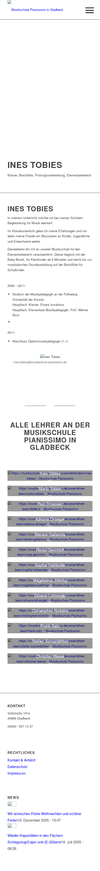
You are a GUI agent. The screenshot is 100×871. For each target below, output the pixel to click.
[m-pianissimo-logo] (41, 9)
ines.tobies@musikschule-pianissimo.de (40, 362)
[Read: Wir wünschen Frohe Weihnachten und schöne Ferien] (12, 804)
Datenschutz (18, 766)
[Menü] (86, 10)
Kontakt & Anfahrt (21, 759)
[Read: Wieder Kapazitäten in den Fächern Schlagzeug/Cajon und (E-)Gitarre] (12, 826)
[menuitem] (86, 10)
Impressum (17, 773)
